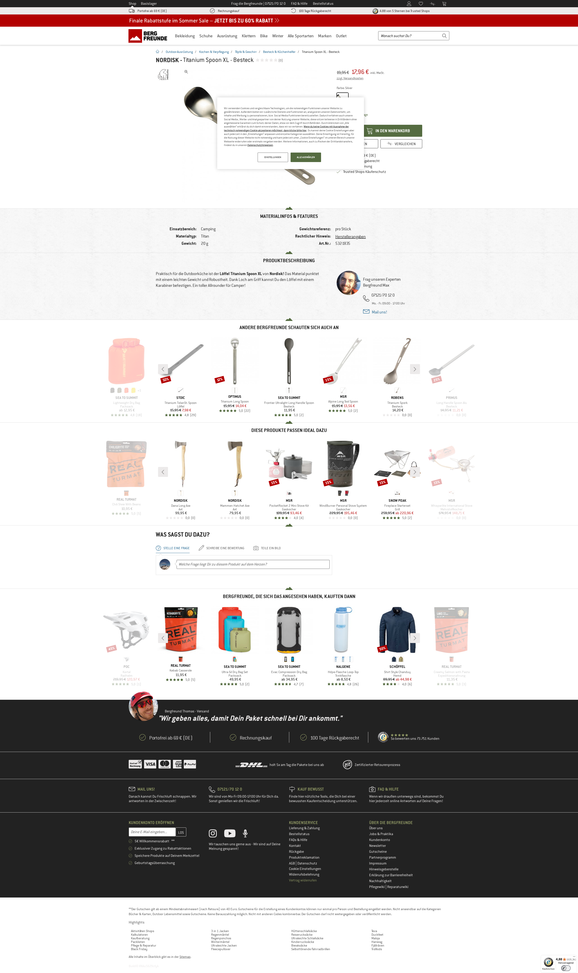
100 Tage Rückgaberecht (315, 11)
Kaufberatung (140, 938)
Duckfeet (377, 935)
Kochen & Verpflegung (214, 52)
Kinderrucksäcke (302, 942)
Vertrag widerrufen (303, 880)
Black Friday (139, 949)
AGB (292, 863)
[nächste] (415, 369)
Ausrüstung (227, 35)
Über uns (376, 828)
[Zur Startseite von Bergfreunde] (149, 35)
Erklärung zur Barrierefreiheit (391, 875)
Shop (132, 3)
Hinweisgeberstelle (384, 869)
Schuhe (206, 35)
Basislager (149, 3)
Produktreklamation (304, 857)
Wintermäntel (220, 942)
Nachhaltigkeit (380, 881)
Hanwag (376, 942)
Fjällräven (377, 945)
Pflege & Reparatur (143, 945)
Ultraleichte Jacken (224, 945)
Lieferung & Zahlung (304, 828)
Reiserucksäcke (301, 935)
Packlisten (138, 942)
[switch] (566, 968)
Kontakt (295, 845)
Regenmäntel (220, 935)
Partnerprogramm (382, 857)
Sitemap (185, 957)
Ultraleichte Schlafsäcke (307, 938)
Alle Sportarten (301, 35)
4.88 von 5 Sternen (404, 11)
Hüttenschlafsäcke (304, 931)
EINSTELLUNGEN (272, 157)
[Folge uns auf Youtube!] (233, 834)
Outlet (341, 35)
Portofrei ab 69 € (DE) (152, 11)
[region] (290, 133)
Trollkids (376, 949)
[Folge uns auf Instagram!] (216, 834)
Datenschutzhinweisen (260, 145)
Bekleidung (185, 35)
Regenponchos (221, 938)
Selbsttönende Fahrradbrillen (310, 949)
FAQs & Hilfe (298, 840)
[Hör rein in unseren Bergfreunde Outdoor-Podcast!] (248, 834)
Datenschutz (307, 863)
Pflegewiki (377, 887)
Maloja (375, 938)
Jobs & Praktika (381, 834)
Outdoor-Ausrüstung (179, 52)
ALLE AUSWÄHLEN (306, 157)
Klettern (249, 35)
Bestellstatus (299, 834)
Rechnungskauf (228, 11)
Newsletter (377, 845)
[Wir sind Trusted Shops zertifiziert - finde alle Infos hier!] (383, 737)
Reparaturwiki (397, 887)
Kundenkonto (379, 840)
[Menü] (574, 957)
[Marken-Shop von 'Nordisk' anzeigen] (163, 74)
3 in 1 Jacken (220, 931)
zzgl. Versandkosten (350, 78)
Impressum (378, 863)
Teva (374, 931)
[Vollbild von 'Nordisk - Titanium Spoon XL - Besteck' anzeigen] (186, 71)
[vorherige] (163, 369)
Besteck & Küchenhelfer (279, 52)
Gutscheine (378, 851)
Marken (324, 35)
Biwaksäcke (299, 945)
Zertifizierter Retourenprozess (377, 765)
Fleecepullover (221, 949)
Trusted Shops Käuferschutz (364, 172)
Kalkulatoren (139, 935)
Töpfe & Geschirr (246, 52)
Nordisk (167, 60)
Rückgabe (296, 851)
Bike (264, 35)
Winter (277, 35)
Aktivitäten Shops (142, 931)
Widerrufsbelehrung (304, 874)
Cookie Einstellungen (305, 869)
